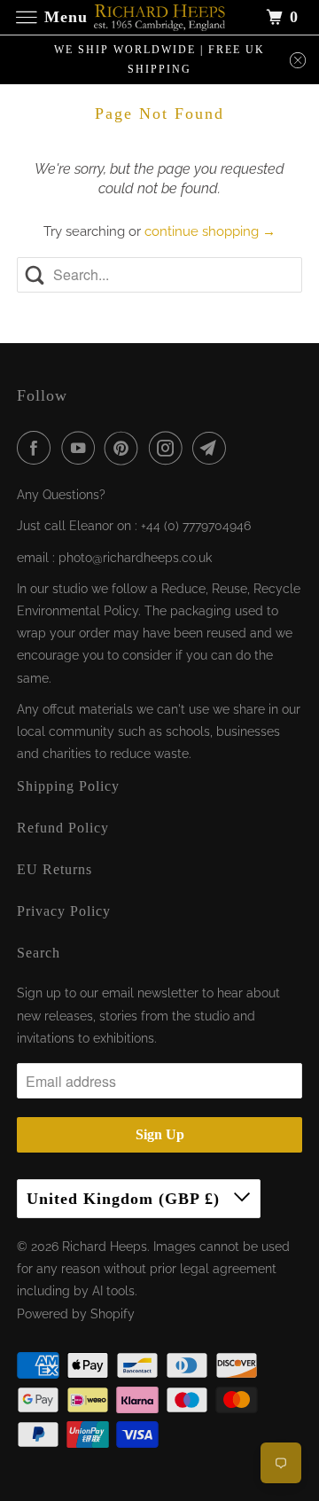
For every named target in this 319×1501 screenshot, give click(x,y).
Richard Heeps (104, 1246)
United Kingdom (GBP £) (126, 1199)
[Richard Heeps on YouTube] (81, 448)
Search (38, 952)
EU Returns (54, 869)
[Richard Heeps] (159, 17)
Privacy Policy (64, 911)
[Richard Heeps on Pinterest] (125, 448)
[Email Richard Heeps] (212, 448)
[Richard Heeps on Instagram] (169, 448)
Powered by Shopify (76, 1314)
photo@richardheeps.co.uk (135, 558)
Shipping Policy (68, 785)
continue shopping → (210, 231)
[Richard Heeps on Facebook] (37, 448)
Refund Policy (63, 827)
